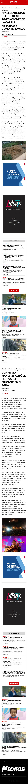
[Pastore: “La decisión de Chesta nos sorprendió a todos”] (14, 299)
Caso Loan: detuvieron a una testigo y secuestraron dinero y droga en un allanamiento (13, 256)
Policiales (5, 253)
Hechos (5, 36)
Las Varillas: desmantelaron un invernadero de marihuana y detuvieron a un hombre (14, 267)
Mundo (6, 7)
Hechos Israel (12, 7)
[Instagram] (4, 762)
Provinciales (6, 243)
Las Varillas (6, 265)
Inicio (3, 7)
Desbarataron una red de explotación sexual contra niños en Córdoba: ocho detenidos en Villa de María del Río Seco (13, 280)
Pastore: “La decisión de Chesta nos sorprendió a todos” (12, 246)
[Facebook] (2, 762)
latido (18, 780)
